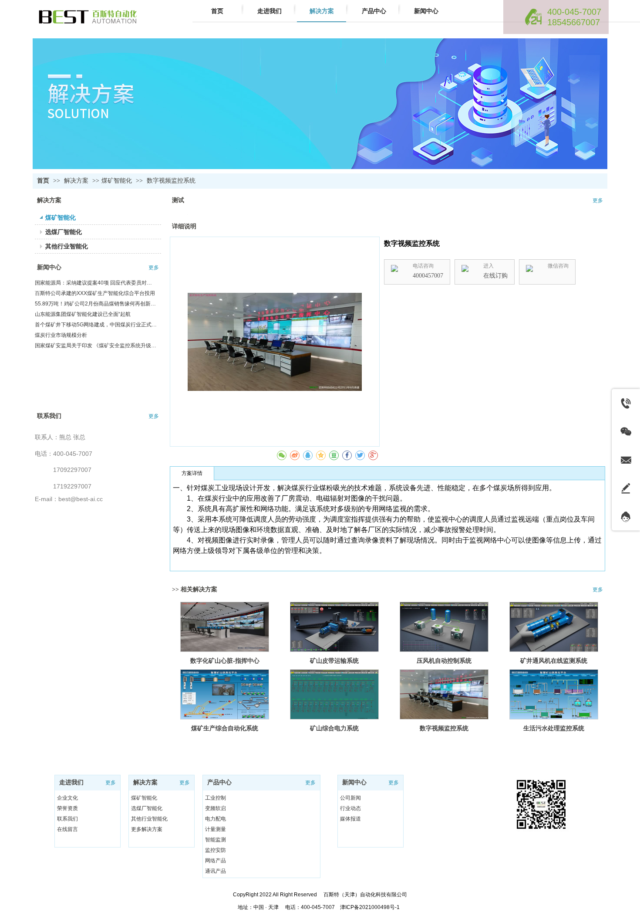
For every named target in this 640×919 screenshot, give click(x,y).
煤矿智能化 (116, 180)
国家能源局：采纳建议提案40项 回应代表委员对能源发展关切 (96, 283)
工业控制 (215, 798)
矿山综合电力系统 (334, 728)
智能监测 (215, 840)
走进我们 (71, 782)
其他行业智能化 (149, 819)
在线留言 (67, 829)
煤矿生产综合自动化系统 (224, 728)
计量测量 (215, 829)
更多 (153, 267)
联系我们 (49, 416)
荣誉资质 (67, 808)
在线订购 (495, 275)
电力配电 (215, 819)
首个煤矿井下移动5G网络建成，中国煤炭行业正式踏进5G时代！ (96, 325)
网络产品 (215, 861)
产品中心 (219, 782)
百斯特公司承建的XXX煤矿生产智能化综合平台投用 (95, 293)
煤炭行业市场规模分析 (61, 335)
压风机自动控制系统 (444, 660)
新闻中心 (49, 267)
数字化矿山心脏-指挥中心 (224, 660)
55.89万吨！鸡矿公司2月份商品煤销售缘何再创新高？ (96, 304)
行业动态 (350, 808)
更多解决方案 (146, 829)
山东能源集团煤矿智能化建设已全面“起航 (83, 314)
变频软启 (215, 808)
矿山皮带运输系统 (334, 660)
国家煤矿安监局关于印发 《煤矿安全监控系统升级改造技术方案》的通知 (96, 346)
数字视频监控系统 (444, 728)
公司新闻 (350, 798)
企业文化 (67, 798)
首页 (43, 180)
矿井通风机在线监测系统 (553, 660)
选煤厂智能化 (146, 808)
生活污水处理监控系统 (553, 728)
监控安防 (215, 850)
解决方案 (77, 180)
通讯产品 (215, 871)
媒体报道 (350, 819)
